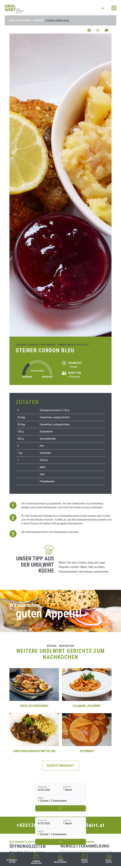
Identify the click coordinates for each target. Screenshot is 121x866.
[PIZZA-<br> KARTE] (109, 856)
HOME (12, 20)
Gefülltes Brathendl (34, 706)
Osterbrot (87, 751)
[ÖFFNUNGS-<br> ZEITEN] (12, 856)
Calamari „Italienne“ (87, 706)
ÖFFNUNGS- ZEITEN (12, 861)
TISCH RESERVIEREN (60, 861)
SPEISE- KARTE (84, 861)
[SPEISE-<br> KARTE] (84, 856)
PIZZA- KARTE (109, 861)
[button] (89, 30)
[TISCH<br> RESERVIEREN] (60, 856)
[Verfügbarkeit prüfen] (60, 842)
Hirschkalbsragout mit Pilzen (34, 751)
